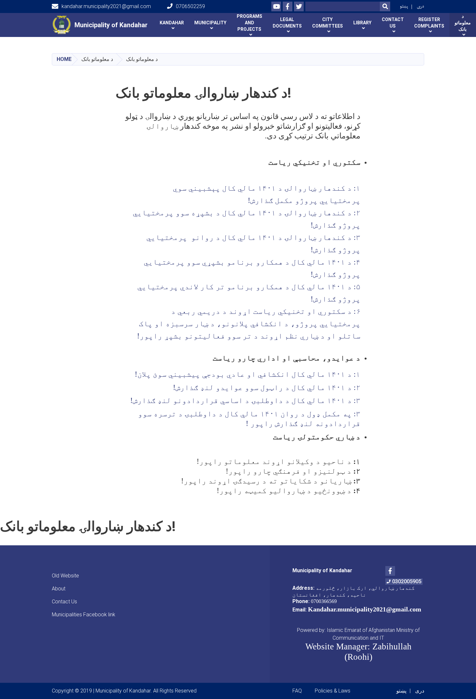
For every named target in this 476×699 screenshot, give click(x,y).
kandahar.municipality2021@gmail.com (106, 6)
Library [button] (362, 22)
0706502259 (190, 6)
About (58, 589)
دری (420, 6)
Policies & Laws (332, 691)
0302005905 (406, 581)
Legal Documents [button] (287, 23)
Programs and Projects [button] (249, 23)
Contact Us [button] (393, 23)
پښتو (404, 6)
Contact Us (64, 601)
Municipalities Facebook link (83, 614)
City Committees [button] (327, 23)
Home (64, 59)
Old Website (65, 576)
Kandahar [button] (172, 22)
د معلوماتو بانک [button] (463, 23)
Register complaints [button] (429, 23)
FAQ (297, 691)
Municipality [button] (210, 22)
